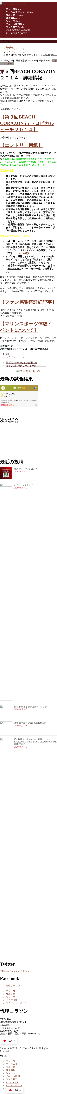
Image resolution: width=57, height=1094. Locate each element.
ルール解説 (23, 253)
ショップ (10, 997)
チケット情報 (13, 1076)
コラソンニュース (15, 357)
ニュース (10, 991)
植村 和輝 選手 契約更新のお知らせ (30, 707)
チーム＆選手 (13, 1064)
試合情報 (10, 1070)
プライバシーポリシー (17, 1003)
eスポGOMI (12, 1082)
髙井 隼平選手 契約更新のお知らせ (30, 723)
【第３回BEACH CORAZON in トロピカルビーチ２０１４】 (27, 123)
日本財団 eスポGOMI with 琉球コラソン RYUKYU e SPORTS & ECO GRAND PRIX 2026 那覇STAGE (35, 741)
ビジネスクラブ (14, 1085)
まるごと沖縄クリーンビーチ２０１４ (26, 365)
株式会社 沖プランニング (25, 469)
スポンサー (12, 994)
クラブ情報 (12, 1000)
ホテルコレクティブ (23, 485)
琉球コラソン (13, 985)
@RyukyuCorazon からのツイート (17, 971)
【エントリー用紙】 (21, 145)
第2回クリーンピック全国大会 (21, 362)
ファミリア (12, 1079)
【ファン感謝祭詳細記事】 (28, 302)
